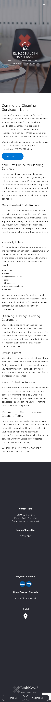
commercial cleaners (28, 420)
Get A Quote (13, 156)
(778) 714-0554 (29, 517)
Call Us (13, 698)
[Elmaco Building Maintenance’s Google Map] (25, 617)
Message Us (37, 698)
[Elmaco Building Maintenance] (25, 46)
